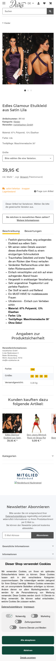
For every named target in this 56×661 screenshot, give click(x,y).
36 (37, 376)
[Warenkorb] (50, 3)
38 (41, 376)
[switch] (9, 616)
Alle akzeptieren (28, 640)
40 (46, 376)
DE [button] (29, 3)
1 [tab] (25, 90)
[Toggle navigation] (3, 2)
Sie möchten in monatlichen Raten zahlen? (28, 219)
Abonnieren (42, 535)
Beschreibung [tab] (11, 231)
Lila (32, 369)
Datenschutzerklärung (16, 516)
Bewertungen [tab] (33, 231)
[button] (38, 3)
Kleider (17, 121)
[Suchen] (50, 11)
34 (32, 376)
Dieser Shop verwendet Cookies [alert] (28, 564)
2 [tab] (28, 90)
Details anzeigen (28, 657)
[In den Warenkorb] (4, 31)
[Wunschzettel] (44, 3)
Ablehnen (28, 650)
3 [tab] (31, 90)
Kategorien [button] (9, 456)
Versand (24, 176)
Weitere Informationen (28, 220)
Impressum (29, 606)
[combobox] (28, 158)
